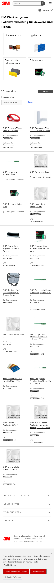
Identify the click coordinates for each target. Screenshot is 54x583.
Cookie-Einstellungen (33, 538)
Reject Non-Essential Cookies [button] (16, 571)
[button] (12, 577)
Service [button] (8, 521)
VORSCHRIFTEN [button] (12, 512)
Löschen (30, 102)
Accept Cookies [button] (38, 571)
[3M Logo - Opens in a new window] (6, 3)
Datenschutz (18, 538)
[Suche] (43, 3)
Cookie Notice (10, 565)
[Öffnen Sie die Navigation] (50, 3)
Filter (45, 91)
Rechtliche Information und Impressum (29, 536)
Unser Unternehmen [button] (16, 496)
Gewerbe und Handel (10, 102)
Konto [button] (45, 10)
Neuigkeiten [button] (11, 504)
